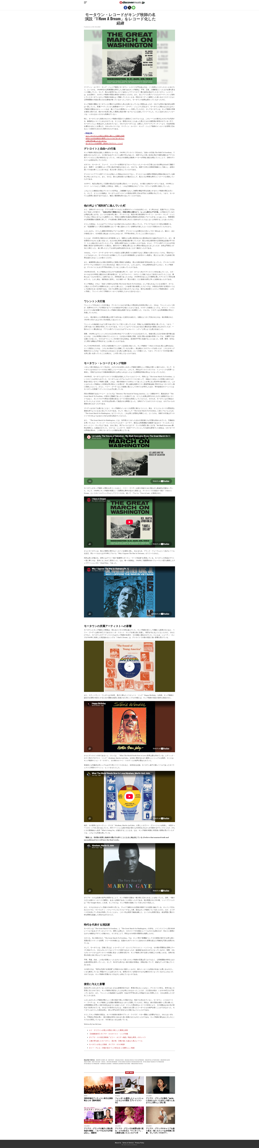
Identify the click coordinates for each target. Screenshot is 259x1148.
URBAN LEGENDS (106, 1063)
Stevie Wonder (112, 1062)
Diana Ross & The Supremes (134, 1060)
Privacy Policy (139, 1143)
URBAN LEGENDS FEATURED (121, 1063)
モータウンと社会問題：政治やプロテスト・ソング (104, 143)
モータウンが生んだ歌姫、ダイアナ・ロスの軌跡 (107, 1044)
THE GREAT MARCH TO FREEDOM (154, 1062)
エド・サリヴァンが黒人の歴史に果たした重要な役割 (105, 136)
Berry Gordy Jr (102, 1060)
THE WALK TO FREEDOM (92, 1063)
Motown (88, 1062)
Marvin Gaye (165, 1060)
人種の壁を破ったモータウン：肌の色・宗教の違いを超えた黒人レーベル (115, 1041)
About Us (118, 1143)
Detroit (111, 1060)
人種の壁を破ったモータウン (96, 141)
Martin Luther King (152, 1060)
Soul (104, 1062)
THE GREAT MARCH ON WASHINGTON (130, 1062)
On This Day (96, 1062)
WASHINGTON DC (137, 1063)
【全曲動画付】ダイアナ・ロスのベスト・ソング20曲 (108, 1034)
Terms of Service (128, 1143)
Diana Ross (120, 1060)
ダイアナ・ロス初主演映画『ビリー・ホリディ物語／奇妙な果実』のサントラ (117, 1037)
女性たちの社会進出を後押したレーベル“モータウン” (105, 138)
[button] (85, 3)
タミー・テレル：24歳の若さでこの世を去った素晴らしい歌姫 (112, 1048)
